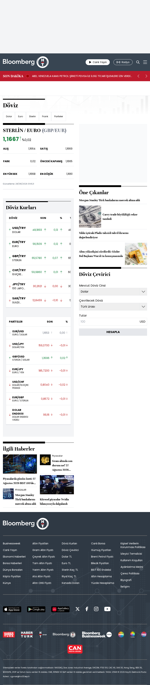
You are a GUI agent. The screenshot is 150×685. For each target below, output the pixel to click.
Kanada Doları (70, 583)
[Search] (138, 62)
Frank (45, 116)
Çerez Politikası (130, 573)
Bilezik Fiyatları (100, 563)
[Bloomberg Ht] (64, 634)
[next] (146, 76)
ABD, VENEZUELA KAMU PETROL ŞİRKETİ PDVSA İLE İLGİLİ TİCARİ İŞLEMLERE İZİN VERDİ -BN (81, 76)
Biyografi (126, 580)
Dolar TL (67, 556)
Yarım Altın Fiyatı (42, 570)
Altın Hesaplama (101, 576)
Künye (7, 583)
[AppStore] (12, 609)
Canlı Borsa (98, 543)
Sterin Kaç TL (70, 570)
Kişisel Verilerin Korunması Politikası (133, 545)
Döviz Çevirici (70, 550)
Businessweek (11, 543)
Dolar (9, 116)
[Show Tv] (121, 634)
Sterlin (32, 116)
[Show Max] (144, 634)
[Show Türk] (132, 634)
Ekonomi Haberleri (14, 556)
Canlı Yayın (10, 550)
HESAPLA (113, 332)
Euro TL (66, 563)
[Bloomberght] (26, 62)
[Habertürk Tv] (27, 634)
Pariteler (58, 116)
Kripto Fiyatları (12, 576)
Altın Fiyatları (40, 543)
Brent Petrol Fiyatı (102, 556)
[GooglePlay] (36, 609)
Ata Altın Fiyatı (41, 576)
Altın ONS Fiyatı (41, 583)
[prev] (138, 76)
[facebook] (87, 610)
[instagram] (96, 610)
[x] (77, 610)
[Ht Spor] (43, 634)
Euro (20, 116)
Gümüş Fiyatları (101, 550)
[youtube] (107, 610)
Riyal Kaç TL (69, 576)
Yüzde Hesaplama (102, 583)
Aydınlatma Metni (132, 567)
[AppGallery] (60, 609)
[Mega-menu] (145, 62)
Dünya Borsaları (12, 570)
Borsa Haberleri (12, 563)
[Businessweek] (97, 634)
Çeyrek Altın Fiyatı (43, 556)
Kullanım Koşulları (131, 560)
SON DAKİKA (13, 76)
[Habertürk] (9, 634)
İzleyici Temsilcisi (131, 554)
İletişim (125, 586)
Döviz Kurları (69, 543)
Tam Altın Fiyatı (42, 563)
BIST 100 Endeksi (101, 570)
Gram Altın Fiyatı (42, 550)
